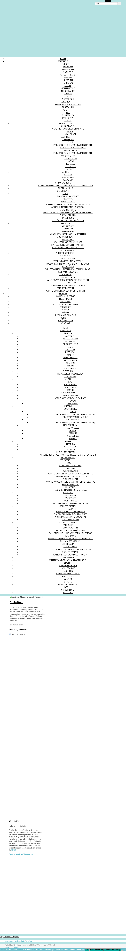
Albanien (68, 66)
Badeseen (65, 301)
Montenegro (68, 88)
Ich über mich (65, 320)
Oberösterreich (65, 236)
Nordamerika (68, 155)
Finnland (68, 72)
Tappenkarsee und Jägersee (68, 261)
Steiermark (65, 274)
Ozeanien (66, 101)
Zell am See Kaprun (68, 272)
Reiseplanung (65, 188)
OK (87, 950)
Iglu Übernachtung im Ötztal (68, 220)
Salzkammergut (68, 250)
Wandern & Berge (65, 296)
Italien (68, 77)
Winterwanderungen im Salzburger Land (68, 269)
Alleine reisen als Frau (65, 304)
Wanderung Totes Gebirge (68, 242)
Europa (65, 64)
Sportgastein (68, 258)
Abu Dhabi (70, 134)
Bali (68, 112)
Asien (65, 110)
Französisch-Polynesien (68, 104)
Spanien (68, 93)
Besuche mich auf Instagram (21, 854)
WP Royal (51, 945)
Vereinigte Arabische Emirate (68, 128)
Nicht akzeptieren (96, 950)
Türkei (67, 96)
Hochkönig (68, 266)
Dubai (70, 131)
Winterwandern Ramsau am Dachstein (68, 280)
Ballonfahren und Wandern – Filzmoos (67, 263)
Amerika (65, 137)
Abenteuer (65, 307)
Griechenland (68, 74)
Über (63, 317)
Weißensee (68, 226)
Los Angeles (70, 158)
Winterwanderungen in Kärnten (68, 234)
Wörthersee (67, 231)
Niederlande (68, 91)
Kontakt (65, 323)
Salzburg (65, 255)
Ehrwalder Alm (68, 215)
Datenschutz (19, 941)
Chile (70, 142)
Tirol (65, 193)
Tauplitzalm (68, 277)
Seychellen (68, 177)
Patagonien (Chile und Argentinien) (72, 145)
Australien (68, 107)
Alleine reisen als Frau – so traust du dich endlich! (65, 185)
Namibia (68, 174)
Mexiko (70, 169)
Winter (65, 309)
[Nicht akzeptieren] (122, 950)
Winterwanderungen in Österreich (65, 290)
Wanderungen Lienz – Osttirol (68, 207)
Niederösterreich (65, 253)
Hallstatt (68, 239)
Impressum (9, 941)
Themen (63, 293)
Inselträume (65, 299)
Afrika (65, 172)
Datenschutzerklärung (112, 950)
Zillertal (68, 199)
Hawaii (70, 161)
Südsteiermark (68, 282)
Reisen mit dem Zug (65, 315)
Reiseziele (63, 61)
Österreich (68, 99)
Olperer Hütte (68, 209)
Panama (70, 164)
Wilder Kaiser (68, 201)
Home (63, 58)
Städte (65, 312)
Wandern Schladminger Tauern (68, 285)
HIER (13, 850)
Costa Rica (70, 166)
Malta (68, 85)
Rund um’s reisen (63, 182)
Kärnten (65, 223)
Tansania (68, 180)
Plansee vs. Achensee (68, 196)
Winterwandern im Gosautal (68, 247)
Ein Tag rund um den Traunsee (68, 245)
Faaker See (68, 228)
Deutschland (68, 69)
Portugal (68, 83)
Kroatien (68, 80)
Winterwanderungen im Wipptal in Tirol (68, 204)
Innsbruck (68, 218)
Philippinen (68, 115)
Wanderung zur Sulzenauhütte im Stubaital (68, 212)
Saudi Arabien (68, 126)
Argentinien (70, 150)
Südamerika (68, 139)
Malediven (68, 118)
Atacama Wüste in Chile (73, 147)
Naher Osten (65, 123)
